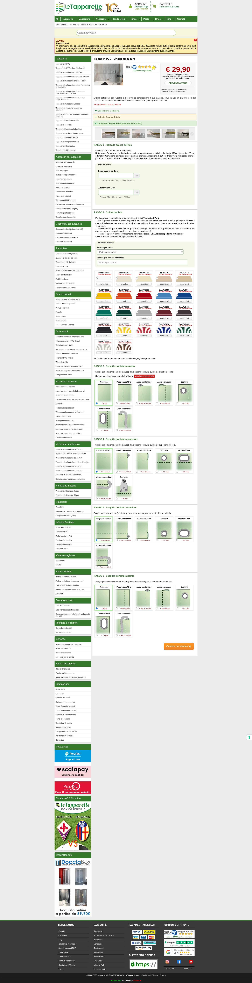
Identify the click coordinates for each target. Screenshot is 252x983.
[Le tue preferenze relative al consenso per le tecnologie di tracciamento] (249, 737)
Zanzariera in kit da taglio (66, 262)
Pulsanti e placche (63, 188)
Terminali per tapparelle (65, 213)
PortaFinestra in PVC (64, 536)
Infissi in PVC (99, 965)
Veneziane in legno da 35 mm (67, 491)
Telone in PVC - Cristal (65, 358)
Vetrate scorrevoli (62, 308)
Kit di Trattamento (62, 606)
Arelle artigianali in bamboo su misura (71, 677)
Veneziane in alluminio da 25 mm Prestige (72, 462)
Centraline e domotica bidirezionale (70, 204)
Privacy (61, 969)
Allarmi (58, 565)
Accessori (59, 594)
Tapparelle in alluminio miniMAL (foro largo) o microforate (70, 99)
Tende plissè (61, 316)
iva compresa (118, 654)
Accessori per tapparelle (65, 162)
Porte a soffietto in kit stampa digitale (70, 589)
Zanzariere (84, 19)
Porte (146, 19)
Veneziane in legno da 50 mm (67, 495)
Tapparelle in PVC (63, 64)
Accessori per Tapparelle (104, 935)
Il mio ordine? (63, 952)
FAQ (60, 940)
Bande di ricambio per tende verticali (70, 425)
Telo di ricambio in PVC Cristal (68, 341)
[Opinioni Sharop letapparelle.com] (179, 930)
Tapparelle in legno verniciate (67, 142)
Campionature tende (64, 437)
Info (169, 19)
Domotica (59, 404)
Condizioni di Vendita (66, 965)
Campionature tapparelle (65, 217)
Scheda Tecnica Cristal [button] (109, 117)
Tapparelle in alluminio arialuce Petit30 (71, 81)
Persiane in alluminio (64, 540)
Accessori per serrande (65, 657)
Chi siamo (60, 694)
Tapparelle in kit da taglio (65, 150)
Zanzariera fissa (62, 266)
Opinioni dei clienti (63, 698)
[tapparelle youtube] (191, 961)
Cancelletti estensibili (64, 628)
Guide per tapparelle (64, 166)
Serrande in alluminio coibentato (68, 644)
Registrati (144, 9)
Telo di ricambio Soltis (64, 345)
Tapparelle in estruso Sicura (67, 138)
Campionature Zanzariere (66, 288)
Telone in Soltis (62, 362)
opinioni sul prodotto (142, 71)
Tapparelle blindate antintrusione (69, 129)
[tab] (145, 110)
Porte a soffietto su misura (66, 577)
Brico (158, 19)
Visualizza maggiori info (144, 376)
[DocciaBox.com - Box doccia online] (73, 859)
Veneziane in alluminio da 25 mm (69, 458)
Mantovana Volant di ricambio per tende (71, 349)
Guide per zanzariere (64, 275)
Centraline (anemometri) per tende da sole (72, 399)
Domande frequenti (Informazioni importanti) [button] (120, 123)
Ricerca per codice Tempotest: (110, 258)
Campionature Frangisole (66, 516)
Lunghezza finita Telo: (108, 171)
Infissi (134, 19)
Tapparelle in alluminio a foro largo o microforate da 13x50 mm (70, 92)
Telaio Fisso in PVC (63, 528)
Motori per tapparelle (64, 179)
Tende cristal (99, 948)
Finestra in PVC (62, 532)
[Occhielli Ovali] (108, 133)
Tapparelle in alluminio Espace (68, 104)
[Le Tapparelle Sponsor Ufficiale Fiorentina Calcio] (73, 803)
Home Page (60, 689)
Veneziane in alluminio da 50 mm (69, 471)
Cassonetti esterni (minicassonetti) (69, 229)
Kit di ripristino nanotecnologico (68, 610)
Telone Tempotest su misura (67, 354)
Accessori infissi (62, 549)
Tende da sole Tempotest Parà (68, 299)
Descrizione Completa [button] (108, 111)
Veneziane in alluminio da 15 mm (69, 449)
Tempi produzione (63, 719)
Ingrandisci (103, 284)
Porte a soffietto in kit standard (67, 585)
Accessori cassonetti (64, 242)
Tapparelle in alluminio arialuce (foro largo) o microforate (73, 86)
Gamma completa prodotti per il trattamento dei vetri (73, 615)
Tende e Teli (119, 19)
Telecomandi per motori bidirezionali (70, 412)
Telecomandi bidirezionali (66, 200)
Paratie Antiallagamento (65, 673)
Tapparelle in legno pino (65, 146)
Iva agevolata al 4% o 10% (66, 732)
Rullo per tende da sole (65, 421)
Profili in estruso (62, 279)
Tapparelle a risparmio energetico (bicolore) (69, 109)
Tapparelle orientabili (64, 125)
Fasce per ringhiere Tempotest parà (70, 371)
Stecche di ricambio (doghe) (67, 209)
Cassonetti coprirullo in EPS (67, 238)
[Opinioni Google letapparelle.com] (179, 948)
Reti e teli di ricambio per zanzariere (70, 271)
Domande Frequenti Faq (65, 702)
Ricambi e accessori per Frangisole (70, 511)
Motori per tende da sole (65, 387)
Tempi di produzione (66, 961)
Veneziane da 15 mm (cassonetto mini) (71, 454)
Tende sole (98, 952)
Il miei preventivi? (65, 957)
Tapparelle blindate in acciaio (67, 121)
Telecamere (60, 561)
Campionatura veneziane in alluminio (70, 479)
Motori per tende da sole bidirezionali (70, 391)
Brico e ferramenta (63, 669)
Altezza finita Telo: (106, 188)
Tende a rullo (61, 321)
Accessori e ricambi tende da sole (69, 429)
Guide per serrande (63, 649)
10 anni (114, 8)
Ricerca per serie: (105, 247)
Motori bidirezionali (63, 196)
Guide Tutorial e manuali (65, 706)
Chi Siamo (62, 935)
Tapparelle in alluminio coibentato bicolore (72, 77)
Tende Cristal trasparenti (65, 304)
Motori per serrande (63, 653)
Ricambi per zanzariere (65, 283)
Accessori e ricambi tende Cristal (69, 433)
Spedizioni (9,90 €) (63, 727)
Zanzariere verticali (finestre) (67, 254)
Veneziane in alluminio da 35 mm (69, 466)
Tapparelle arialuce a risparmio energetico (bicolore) (72, 115)
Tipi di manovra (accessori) (66, 710)
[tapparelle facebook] (179, 961)
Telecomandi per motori (65, 183)
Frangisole (60, 507)
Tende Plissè (99, 957)
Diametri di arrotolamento (66, 715)
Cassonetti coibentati (64, 233)
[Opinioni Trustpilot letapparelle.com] (179, 939)
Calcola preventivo (177, 646)
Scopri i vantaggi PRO (67, 948)
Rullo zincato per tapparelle (66, 175)
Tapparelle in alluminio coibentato (69, 72)
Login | (137, 9)
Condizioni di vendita (64, 723)
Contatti (181, 19)
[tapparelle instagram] (167, 961)
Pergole (59, 312)
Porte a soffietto (100, 969)
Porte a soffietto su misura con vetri (69, 581)
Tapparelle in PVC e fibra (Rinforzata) (70, 68)
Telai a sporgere (62, 171)
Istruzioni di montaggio (65, 736)
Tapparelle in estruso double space (69, 133)
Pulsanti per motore (63, 416)
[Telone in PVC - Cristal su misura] (108, 74)
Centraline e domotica (64, 192)
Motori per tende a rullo (65, 395)
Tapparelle (80, 8)
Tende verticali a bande (65, 325)
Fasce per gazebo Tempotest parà (69, 366)
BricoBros (170, 969)
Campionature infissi (64, 544)
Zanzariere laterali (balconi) (66, 258)
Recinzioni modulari (63, 632)
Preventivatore (178, 83)
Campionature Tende (64, 375)
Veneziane (101, 19)
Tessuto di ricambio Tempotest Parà (70, 337)
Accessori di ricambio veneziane (68, 475)
